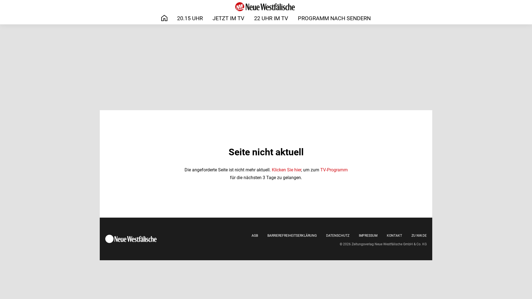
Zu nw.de (419, 236)
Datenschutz (337, 236)
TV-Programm (334, 169)
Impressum (368, 236)
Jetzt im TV (228, 18)
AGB (255, 236)
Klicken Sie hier (286, 169)
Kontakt (394, 236)
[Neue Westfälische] (266, 7)
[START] (164, 18)
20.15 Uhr (190, 18)
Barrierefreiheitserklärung (292, 236)
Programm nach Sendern (334, 18)
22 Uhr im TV (271, 18)
